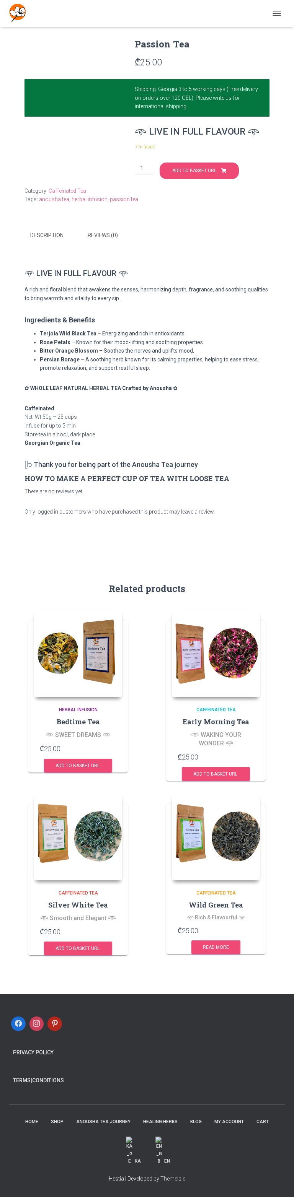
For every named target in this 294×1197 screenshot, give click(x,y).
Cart (262, 1121)
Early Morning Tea (216, 721)
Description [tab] (47, 235)
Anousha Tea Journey (103, 1121)
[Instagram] (37, 1024)
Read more (216, 947)
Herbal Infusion (78, 709)
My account (229, 1121)
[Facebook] (18, 1024)
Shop (57, 1121)
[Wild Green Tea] (216, 836)
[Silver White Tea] (78, 836)
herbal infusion (90, 199)
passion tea (124, 199)
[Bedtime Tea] (78, 653)
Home (31, 1121)
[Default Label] (55, 1024)
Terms (22, 1080)
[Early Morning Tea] (216, 653)
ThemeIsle (172, 1179)
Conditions (48, 1080)
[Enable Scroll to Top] (279, 1181)
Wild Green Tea (216, 904)
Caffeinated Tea (67, 191)
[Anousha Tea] (20, 13)
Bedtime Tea (78, 721)
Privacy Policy (33, 1052)
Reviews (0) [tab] (103, 235)
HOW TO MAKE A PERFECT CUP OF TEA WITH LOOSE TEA (126, 478)
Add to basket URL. (194, 170)
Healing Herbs (160, 1121)
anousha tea (54, 199)
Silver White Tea (78, 904)
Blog (196, 1121)
